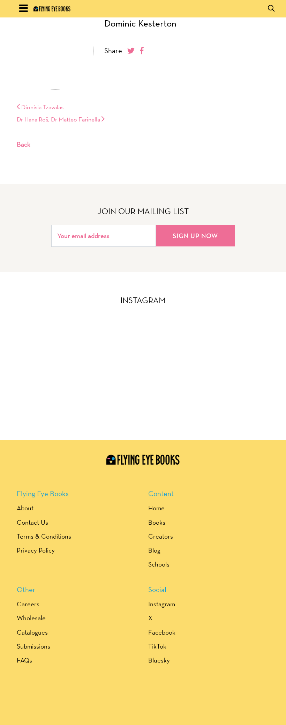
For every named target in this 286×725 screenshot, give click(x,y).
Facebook (161, 632)
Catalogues (32, 632)
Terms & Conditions (44, 536)
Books (156, 522)
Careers (28, 604)
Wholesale (31, 618)
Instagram (161, 604)
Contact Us (32, 522)
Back (23, 144)
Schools (159, 564)
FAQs (24, 660)
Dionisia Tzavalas (41, 107)
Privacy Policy (36, 550)
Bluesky (159, 660)
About (25, 508)
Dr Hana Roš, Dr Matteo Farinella (59, 119)
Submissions (33, 646)
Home (156, 508)
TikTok (157, 646)
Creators (160, 536)
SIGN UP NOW (195, 235)
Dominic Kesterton (140, 23)
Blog (154, 550)
